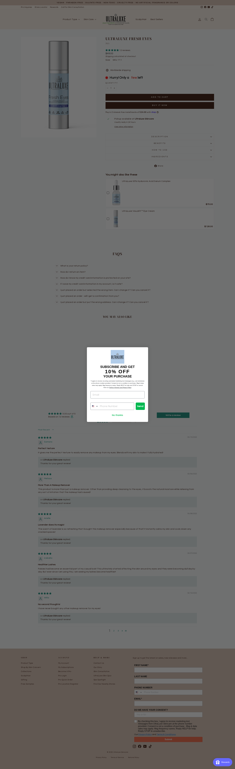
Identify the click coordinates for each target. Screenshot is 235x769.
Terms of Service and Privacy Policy (120, 387)
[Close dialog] (144, 350)
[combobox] (94, 406)
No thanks (117, 415)
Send (140, 406)
